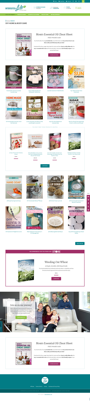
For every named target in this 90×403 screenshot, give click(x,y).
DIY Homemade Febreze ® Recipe (34, 200)
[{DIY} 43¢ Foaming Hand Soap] (13, 187)
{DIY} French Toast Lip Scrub (55, 200)
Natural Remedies (55, 14)
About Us (69, 1)
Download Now (54, 363)
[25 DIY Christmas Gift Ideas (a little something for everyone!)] (34, 107)
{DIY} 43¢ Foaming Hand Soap (14, 200)
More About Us (21, 317)
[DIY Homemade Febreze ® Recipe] (34, 187)
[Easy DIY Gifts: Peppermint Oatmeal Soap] (55, 107)
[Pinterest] (88, 200)
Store (55, 1)
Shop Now (45, 165)
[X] (88, 206)
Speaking (62, 1)
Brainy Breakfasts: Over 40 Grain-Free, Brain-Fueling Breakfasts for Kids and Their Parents (35, 154)
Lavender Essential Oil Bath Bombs (55, 90)
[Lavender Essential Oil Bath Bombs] (55, 77)
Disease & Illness (21, 14)
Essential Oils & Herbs (33, 14)
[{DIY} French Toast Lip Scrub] (55, 187)
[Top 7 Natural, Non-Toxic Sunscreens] (76, 77)
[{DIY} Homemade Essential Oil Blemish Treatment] (76, 187)
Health (11, 21)
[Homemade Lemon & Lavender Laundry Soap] (13, 77)
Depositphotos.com (48, 394)
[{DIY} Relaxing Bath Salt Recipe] (55, 217)
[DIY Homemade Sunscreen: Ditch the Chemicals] (13, 107)
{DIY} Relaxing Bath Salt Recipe (55, 231)
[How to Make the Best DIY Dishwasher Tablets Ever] (34, 77)
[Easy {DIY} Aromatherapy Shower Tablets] (76, 217)
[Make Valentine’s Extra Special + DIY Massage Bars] (34, 217)
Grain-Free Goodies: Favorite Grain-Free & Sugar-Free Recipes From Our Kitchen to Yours (54, 154)
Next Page (79, 243)
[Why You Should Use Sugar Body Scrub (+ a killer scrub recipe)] (76, 107)
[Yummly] (88, 196)
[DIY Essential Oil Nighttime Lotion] (13, 217)
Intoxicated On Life (15, 8)
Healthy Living (45, 14)
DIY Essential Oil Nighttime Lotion (14, 231)
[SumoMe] (88, 209)
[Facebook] (88, 203)
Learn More (56, 278)
